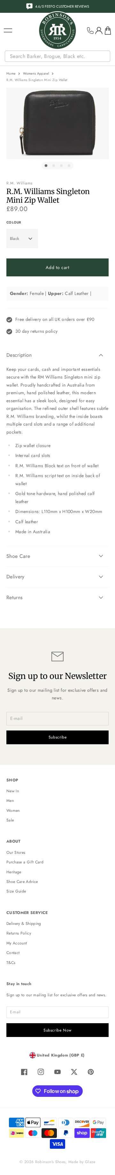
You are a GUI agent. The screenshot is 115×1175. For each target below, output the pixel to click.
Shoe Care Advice (22, 882)
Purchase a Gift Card (24, 862)
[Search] (106, 56)
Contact (12, 953)
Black (14, 238)
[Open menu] (8, 30)
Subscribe (58, 737)
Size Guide (16, 891)
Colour (13, 222)
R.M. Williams (19, 183)
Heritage (13, 872)
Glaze (90, 1162)
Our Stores (16, 852)
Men (10, 801)
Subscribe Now (57, 1030)
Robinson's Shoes (50, 1162)
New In (12, 791)
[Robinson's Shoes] (57, 30)
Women (13, 810)
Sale (10, 820)
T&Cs (10, 963)
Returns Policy (18, 933)
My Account (16, 943)
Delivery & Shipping (23, 923)
